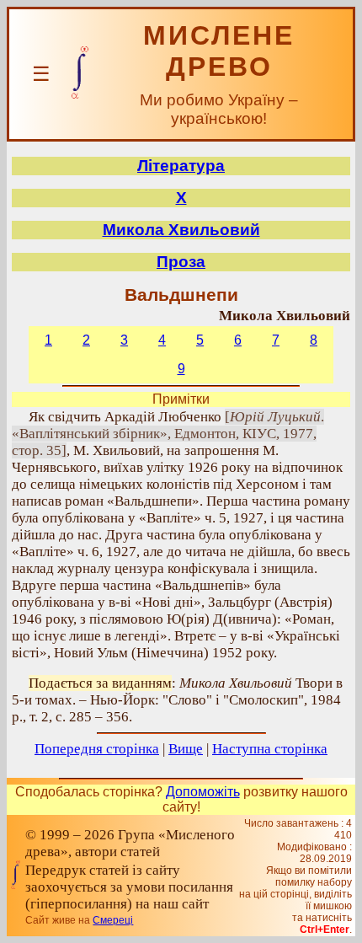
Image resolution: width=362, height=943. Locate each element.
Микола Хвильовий (181, 229)
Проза (181, 262)
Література (181, 165)
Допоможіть (203, 792)
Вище (185, 749)
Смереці (113, 920)
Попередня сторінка (97, 749)
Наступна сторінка (269, 749)
